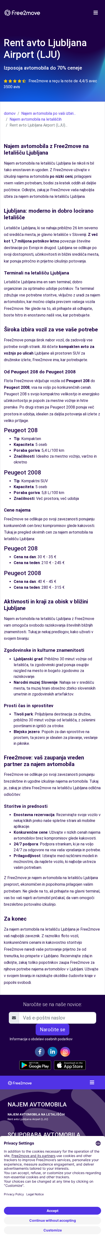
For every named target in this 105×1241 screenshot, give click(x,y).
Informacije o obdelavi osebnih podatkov (41, 1039)
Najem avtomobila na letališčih (36, 119)
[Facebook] (40, 1052)
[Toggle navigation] (95, 12)
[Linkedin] (52, 1052)
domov (10, 113)
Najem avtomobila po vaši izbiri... (48, 113)
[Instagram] (65, 1052)
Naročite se (52, 1029)
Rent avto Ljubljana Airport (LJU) (28, 1119)
